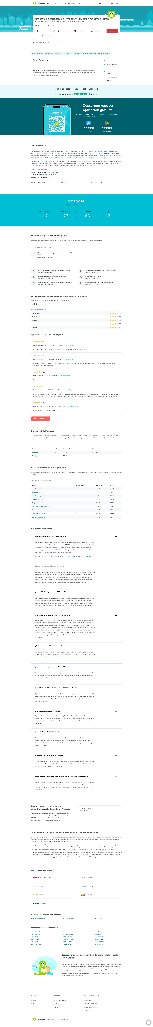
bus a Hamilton (35, 939)
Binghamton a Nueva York (38, 918)
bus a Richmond (98, 931)
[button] (100, 3)
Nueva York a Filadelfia (71, 157)
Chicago (95, 153)
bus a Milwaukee (99, 941)
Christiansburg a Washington (41, 506)
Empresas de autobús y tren (68, 3)
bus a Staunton (98, 936)
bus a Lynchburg (67, 944)
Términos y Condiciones (91, 1007)
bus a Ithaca (34, 941)
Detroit (109, 153)
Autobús (33, 1000)
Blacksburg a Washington (39, 517)
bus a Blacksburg (67, 931)
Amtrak (42, 886)
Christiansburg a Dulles (39, 513)
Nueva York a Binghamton (69, 390)
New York (35, 452)
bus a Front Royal (68, 936)
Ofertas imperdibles (104, 53)
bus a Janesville (98, 939)
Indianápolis (102, 153)
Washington (35, 456)
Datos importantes (37, 53)
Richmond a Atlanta (85, 157)
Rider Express (91, 886)
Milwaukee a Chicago (99, 157)
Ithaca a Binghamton (36, 921)
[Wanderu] (39, 3)
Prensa (56, 1007)
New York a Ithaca (37, 492)
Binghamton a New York (39, 503)
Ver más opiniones (40, 418)
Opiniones (58, 53)
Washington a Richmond (39, 510)
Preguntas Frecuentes (89, 53)
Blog (79, 3)
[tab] (40, 27)
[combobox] (43, 31)
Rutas (67, 53)
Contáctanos (88, 1000)
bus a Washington (36, 931)
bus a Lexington (67, 941)
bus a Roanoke (98, 934)
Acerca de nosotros (60, 1000)
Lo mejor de (49, 53)
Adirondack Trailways (46, 877)
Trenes (57, 3)
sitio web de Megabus (49, 174)
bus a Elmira (34, 936)
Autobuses (50, 3)
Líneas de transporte (90, 1003)
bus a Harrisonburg (68, 939)
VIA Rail (90, 895)
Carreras (56, 1011)
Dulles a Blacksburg (38, 499)
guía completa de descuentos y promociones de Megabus (72, 556)
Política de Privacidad (90, 1011)
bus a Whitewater (99, 944)
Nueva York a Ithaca (99, 918)
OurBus (90, 877)
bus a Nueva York (36, 944)
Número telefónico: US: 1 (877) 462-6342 (44, 172)
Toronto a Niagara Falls (39, 496)
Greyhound (43, 903)
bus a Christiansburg (68, 934)
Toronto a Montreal (70, 345)
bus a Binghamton (36, 934)
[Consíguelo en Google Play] (107, 123)
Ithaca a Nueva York (68, 918)
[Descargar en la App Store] (88, 123)
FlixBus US (43, 895)
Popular (76, 53)
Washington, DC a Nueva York (54, 157)
